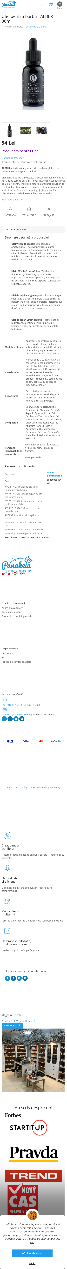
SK (11, 573)
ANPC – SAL (13, 787)
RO (24, 573)
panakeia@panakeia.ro (14, 714)
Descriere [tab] (9, 229)
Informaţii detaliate (12, 199)
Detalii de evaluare (36, 26)
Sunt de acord (34, 1253)
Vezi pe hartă (12, 1025)
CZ (5, 573)
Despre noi (7, 653)
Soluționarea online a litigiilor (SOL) (40, 787)
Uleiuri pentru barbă (54, 474)
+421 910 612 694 (11, 704)
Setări (32, 1263)
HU (18, 573)
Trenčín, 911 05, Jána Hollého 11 (19, 1021)
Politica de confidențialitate (16, 661)
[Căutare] (42, 4)
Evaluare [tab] (22, 229)
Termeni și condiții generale (17, 616)
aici (32, 1242)
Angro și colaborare (12, 607)
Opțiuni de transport (13, 157)
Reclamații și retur (12, 612)
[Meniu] (59, 4)
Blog (4, 657)
